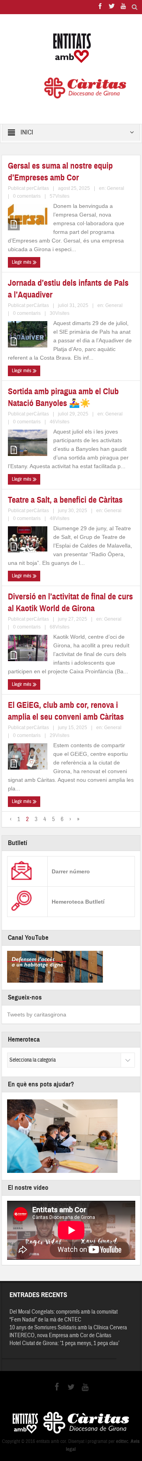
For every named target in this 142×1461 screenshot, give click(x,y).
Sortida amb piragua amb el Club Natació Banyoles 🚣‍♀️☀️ (63, 397)
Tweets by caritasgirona (36, 1014)
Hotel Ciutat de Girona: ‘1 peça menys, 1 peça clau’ (64, 1343)
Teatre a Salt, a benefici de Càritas (65, 499)
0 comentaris (27, 196)
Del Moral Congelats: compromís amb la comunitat (63, 1312)
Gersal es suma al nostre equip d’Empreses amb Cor (60, 171)
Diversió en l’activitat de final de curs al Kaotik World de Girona (70, 602)
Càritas (41, 188)
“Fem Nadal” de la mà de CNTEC (45, 1319)
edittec (122, 1441)
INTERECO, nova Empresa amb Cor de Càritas (60, 1335)
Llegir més (22, 262)
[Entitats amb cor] (71, 48)
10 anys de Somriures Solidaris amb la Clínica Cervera (68, 1327)
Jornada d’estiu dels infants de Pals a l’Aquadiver (68, 288)
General (115, 188)
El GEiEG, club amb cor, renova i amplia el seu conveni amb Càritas (66, 711)
